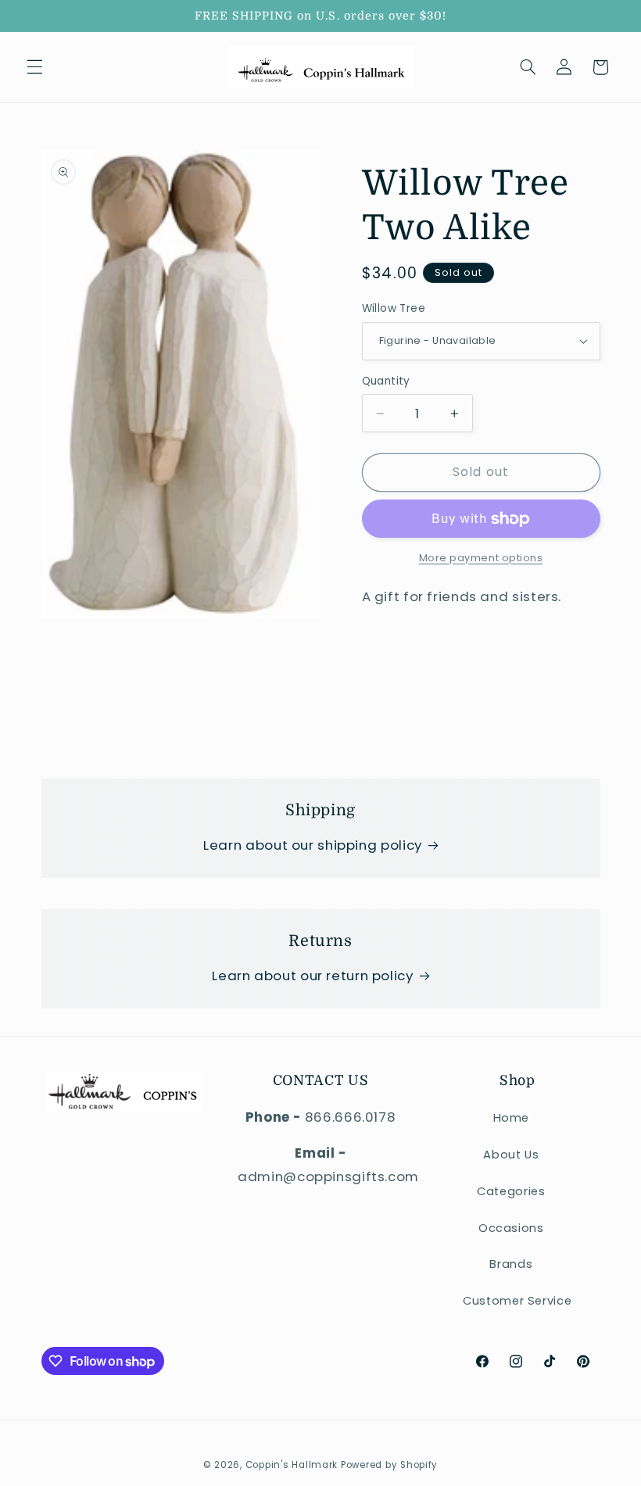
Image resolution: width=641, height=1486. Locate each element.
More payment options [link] (481, 557)
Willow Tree (394, 308)
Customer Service (517, 1301)
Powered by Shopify (389, 1465)
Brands (510, 1264)
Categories (511, 1191)
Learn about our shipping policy (312, 845)
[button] (34, 67)
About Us (511, 1154)
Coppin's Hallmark (291, 1465)
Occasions (511, 1228)
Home (511, 1118)
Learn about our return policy (312, 975)
